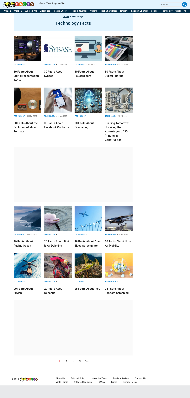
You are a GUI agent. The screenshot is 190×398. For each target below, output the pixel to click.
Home (66, 16)
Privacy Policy (130, 382)
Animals (7, 11)
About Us (60, 378)
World (178, 11)
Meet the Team (99, 378)
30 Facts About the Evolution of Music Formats (26, 127)
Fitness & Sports (61, 11)
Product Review (121, 378)
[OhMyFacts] (20, 4)
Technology (166, 11)
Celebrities (45, 11)
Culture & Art (31, 11)
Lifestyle (124, 11)
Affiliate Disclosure (83, 382)
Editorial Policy (78, 378)
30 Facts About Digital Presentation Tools (26, 76)
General (94, 11)
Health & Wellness (109, 11)
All (185, 11)
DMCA (101, 382)
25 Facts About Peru (87, 288)
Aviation (18, 11)
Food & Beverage (79, 11)
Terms (114, 382)
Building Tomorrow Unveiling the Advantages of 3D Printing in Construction (117, 131)
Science (154, 11)
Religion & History (139, 11)
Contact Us (140, 378)
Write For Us (62, 382)
